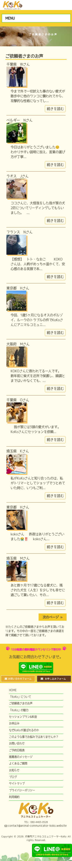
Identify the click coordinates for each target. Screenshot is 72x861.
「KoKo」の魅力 (18, 710)
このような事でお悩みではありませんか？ (33, 736)
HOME (13, 690)
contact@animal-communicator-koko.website (37, 825)
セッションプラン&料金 (23, 716)
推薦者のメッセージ (20, 756)
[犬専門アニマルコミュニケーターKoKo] (13, 4)
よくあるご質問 (18, 763)
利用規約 (14, 796)
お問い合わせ (17, 743)
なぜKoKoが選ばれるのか (24, 730)
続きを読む (55, 108)
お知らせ (14, 770)
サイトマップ (17, 783)
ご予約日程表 (17, 750)
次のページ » (53, 617)
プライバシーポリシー (22, 790)
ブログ (13, 776)
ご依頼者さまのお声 (20, 703)
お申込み (14, 723)
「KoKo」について (20, 696)
